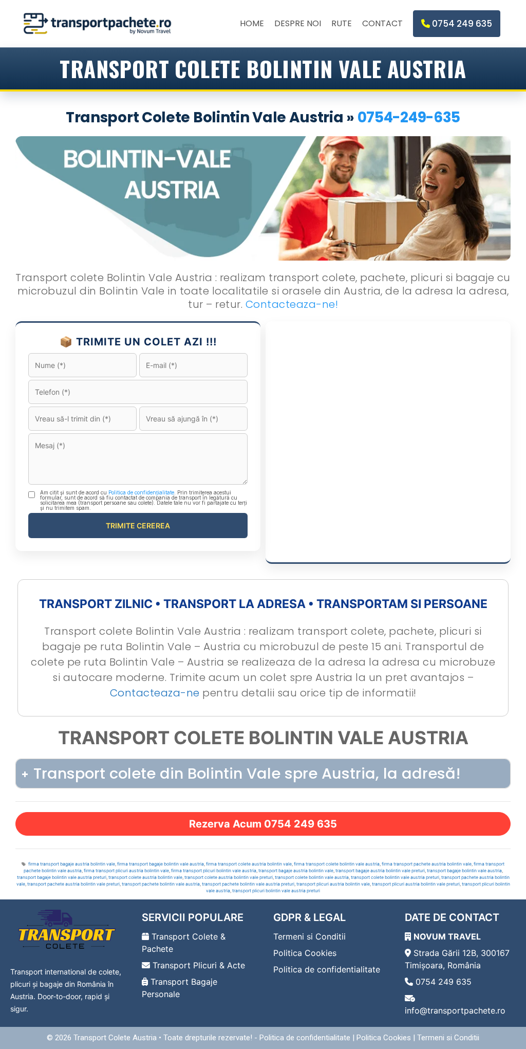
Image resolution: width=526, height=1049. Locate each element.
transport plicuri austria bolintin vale (333, 884)
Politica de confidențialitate (141, 492)
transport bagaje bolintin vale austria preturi (61, 877)
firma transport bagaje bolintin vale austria (160, 864)
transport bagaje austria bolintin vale (295, 870)
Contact (382, 23)
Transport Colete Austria (115, 1037)
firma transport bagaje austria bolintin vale (71, 864)
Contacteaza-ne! (292, 304)
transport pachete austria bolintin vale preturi (73, 884)
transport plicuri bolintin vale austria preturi (276, 890)
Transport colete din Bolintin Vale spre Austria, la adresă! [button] (247, 773)
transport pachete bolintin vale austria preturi (248, 884)
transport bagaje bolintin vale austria (464, 870)
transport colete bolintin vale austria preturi (395, 877)
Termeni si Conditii (309, 936)
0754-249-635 (409, 117)
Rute (341, 23)
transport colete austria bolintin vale (145, 877)
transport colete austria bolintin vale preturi (228, 877)
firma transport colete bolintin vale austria (337, 864)
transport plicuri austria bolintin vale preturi (416, 884)
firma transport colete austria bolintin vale (249, 864)
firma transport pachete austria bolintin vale (427, 864)
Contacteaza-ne (155, 693)
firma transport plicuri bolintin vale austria (213, 870)
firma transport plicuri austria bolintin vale (126, 870)
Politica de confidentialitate (326, 969)
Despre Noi (297, 23)
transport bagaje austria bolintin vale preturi (380, 870)
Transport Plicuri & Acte (197, 965)
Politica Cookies (304, 953)
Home (252, 23)
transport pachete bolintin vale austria (161, 884)
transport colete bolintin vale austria (312, 877)
